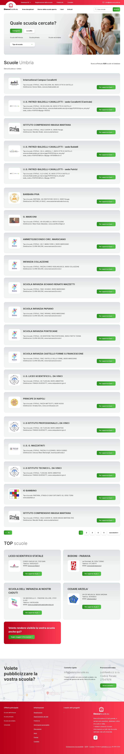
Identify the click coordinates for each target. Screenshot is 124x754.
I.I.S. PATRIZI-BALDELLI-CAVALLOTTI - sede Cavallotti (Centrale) (57, 102)
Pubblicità (60, 2)
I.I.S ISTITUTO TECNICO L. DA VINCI (42, 468)
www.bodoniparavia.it (94, 566)
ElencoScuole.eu (9, 69)
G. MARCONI (30, 216)
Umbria (19, 69)
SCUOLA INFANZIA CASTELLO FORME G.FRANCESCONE (53, 353)
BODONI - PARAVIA (79, 555)
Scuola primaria (34, 37)
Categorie (16, 31)
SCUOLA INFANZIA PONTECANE (40, 331)
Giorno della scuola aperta (46, 9)
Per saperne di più (105, 87)
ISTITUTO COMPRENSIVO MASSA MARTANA (47, 125)
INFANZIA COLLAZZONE (36, 261)
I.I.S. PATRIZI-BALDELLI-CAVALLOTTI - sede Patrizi (50, 169)
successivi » (113, 533)
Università (7, 725)
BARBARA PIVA (31, 194)
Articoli (69, 9)
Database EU (25, 2)
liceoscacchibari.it (33, 566)
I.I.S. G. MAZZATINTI (34, 445)
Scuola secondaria (54, 37)
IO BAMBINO (30, 490)
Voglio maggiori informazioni (21, 637)
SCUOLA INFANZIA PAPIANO (38, 308)
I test (62, 9)
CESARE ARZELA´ (78, 589)
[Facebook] (95, 738)
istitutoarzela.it (91, 599)
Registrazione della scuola (43, 2)
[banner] (11, 6)
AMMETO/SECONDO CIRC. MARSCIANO (44, 239)
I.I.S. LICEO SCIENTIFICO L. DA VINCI (43, 376)
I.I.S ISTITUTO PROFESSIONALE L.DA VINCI (46, 423)
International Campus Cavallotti (40, 80)
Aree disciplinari (28, 9)
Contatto (70, 2)
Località (29, 31)
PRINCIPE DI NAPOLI (34, 398)
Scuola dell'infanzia (16, 37)
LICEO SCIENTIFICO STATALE (25, 555)
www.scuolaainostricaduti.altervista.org (41, 605)
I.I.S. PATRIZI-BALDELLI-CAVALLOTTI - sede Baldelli (50, 147)
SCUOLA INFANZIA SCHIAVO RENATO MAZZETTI (49, 284)
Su (9, 532)
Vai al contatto (107, 685)
